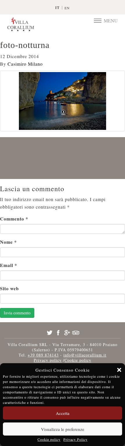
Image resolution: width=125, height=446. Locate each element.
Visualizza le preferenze (62, 429)
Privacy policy (48, 360)
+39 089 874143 (43, 355)
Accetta (62, 413)
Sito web (9, 288)
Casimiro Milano (25, 64)
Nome (8, 242)
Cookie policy (49, 439)
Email (8, 265)
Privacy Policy (75, 439)
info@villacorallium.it (84, 355)
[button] (119, 370)
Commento (14, 218)
